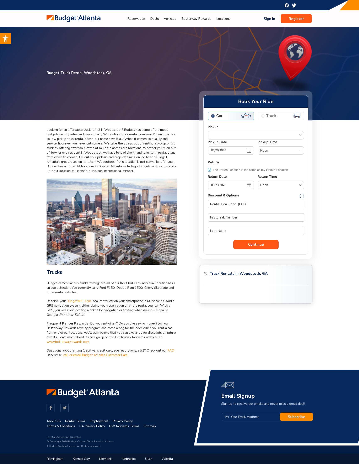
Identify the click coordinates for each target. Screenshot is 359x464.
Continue (256, 244)
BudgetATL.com (79, 301)
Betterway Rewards (196, 18)
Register (296, 18)
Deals (154, 18)
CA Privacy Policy (92, 426)
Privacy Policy (123, 421)
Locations (223, 18)
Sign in (269, 18)
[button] (5, 38)
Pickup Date (217, 142)
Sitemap (150, 426)
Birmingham (55, 459)
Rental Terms (75, 421)
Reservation (136, 18)
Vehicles (170, 18)
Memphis (105, 459)
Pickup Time (267, 142)
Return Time (267, 176)
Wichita (167, 459)
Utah (148, 459)
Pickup (213, 127)
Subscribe (296, 416)
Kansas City (81, 459)
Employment (99, 421)
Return (213, 162)
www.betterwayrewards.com (68, 341)
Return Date (217, 176)
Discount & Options (223, 195)
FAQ (170, 350)
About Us (54, 421)
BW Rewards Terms (124, 426)
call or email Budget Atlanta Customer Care (95, 355)
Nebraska (129, 459)
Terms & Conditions (61, 426)
